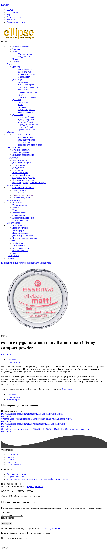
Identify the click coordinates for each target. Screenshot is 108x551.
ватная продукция (21, 197)
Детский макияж (20, 233)
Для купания (18, 225)
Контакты (11, 19)
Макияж (16, 49)
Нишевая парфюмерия (23, 155)
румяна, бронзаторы (27, 92)
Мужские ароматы (21, 150)
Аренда (10, 459)
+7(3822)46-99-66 (35, 486)
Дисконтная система (16, 474)
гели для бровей (25, 127)
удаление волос (19, 160)
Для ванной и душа (21, 162)
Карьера (10, 14)
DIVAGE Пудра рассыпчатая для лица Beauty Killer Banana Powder (33, 424)
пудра (20, 94)
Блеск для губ (24, 72)
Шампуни (17, 202)
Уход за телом (24, 57)
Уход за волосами (20, 46)
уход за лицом (19, 190)
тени (20, 104)
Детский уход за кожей (23, 235)
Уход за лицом (25, 54)
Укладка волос (19, 213)
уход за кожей (19, 165)
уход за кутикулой (26, 140)
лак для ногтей (25, 135)
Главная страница (9, 263)
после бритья (18, 245)
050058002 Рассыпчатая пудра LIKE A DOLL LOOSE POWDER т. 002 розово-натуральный (45, 429)
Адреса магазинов (15, 17)
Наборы (10, 258)
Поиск (4, 41)
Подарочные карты (16, 22)
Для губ (16, 67)
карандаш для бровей (28, 124)
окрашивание (18, 215)
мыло (15, 253)
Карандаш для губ (26, 74)
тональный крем (26, 84)
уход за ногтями (25, 137)
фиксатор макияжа (27, 97)
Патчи (15, 59)
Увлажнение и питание (23, 195)
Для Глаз (16, 99)
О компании (13, 12)
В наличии (6, 354)
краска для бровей (26, 129)
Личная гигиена (20, 172)
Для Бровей (17, 114)
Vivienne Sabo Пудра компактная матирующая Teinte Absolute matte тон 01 (36, 419)
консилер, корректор (28, 87)
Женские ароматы (21, 152)
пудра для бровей (26, 117)
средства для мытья (21, 248)
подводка (22, 107)
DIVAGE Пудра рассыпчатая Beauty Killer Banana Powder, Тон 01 (32, 414)
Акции (10, 9)
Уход (14, 51)
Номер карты (7, 518)
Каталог (5, 5)
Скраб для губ (25, 77)
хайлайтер (23, 89)
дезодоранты (18, 167)
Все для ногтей (14, 147)
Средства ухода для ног (23, 180)
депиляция (17, 170)
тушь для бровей (26, 119)
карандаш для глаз (26, 109)
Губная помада (25, 69)
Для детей (11, 240)
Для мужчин (13, 255)
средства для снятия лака (30, 145)
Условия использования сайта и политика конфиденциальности (37, 479)
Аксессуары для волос (23, 218)
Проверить (6, 523)
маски (21, 192)
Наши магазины (14, 464)
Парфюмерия (13, 157)
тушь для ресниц (26, 112)
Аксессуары (18, 230)
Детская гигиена (20, 228)
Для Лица (17, 79)
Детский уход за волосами (25, 238)
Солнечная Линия (21, 175)
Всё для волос (13, 223)
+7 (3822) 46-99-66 (51, 528)
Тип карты (6, 512)
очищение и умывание (23, 187)
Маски (15, 62)
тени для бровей (26, 122)
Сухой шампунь (20, 220)
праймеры (23, 82)
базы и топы (24, 142)
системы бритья (20, 250)
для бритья (17, 243)
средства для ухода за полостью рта (29, 182)
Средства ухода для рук (23, 177)
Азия (9, 64)
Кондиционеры (19, 205)
